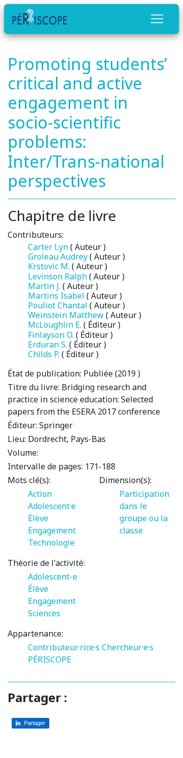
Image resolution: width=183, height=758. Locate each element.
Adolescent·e (52, 506)
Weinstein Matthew (66, 315)
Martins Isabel (56, 295)
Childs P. (43, 354)
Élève (38, 518)
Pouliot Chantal (57, 305)
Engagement (52, 530)
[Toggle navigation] (157, 18)
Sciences (44, 613)
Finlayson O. (51, 334)
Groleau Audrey (57, 256)
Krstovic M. (49, 266)
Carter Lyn (48, 246)
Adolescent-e (52, 576)
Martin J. (44, 286)
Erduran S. (47, 344)
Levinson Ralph (57, 276)
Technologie (51, 542)
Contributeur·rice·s (64, 647)
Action (40, 493)
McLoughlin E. (54, 324)
